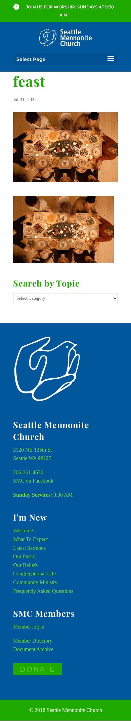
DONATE (37, 669)
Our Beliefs (25, 565)
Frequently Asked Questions (43, 591)
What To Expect (30, 539)
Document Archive (33, 649)
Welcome (23, 530)
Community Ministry (35, 582)
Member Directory (32, 641)
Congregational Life (34, 573)
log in (38, 627)
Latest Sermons (29, 548)
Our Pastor (24, 556)
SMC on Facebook (33, 481)
